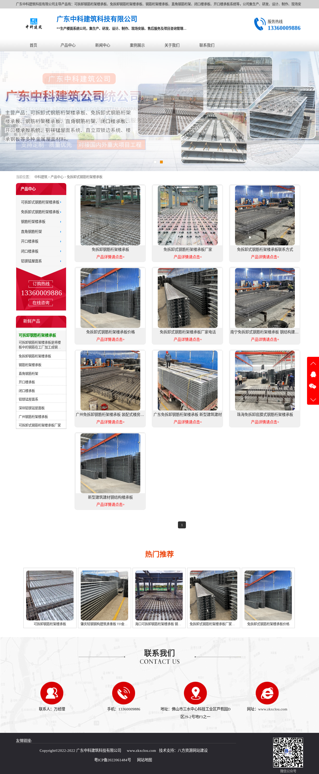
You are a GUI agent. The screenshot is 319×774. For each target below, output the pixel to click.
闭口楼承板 (29, 251)
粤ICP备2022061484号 (112, 760)
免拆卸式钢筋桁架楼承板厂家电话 (158, 624)
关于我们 (171, 45)
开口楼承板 (29, 242)
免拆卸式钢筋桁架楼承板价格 (212, 624)
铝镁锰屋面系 (31, 261)
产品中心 (68, 45)
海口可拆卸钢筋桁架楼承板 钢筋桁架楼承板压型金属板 (118, 624)
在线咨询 (40, 302)
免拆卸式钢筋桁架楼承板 (84, 177)
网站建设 (200, 750)
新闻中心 (102, 45)
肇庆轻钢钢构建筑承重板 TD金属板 (50, 624)
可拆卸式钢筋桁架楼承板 (40, 202)
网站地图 (144, 760)
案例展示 (137, 45)
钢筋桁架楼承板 (33, 222)
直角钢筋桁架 (31, 232)
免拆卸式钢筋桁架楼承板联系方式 (267, 624)
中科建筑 (41, 177)
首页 (33, 45)
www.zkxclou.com (272, 709)
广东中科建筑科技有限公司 (98, 750)
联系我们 (206, 45)
